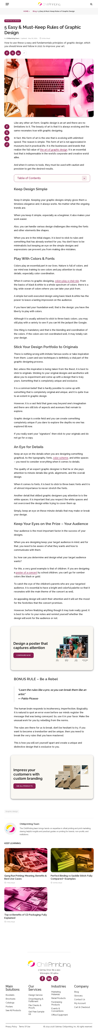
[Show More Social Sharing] (24, 53)
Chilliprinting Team (12, 38)
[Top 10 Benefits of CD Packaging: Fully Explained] (25, 899)
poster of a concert (26, 572)
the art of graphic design (53, 149)
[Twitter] (6, 132)
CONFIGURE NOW (23, 655)
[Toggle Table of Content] (85, 178)
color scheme (60, 457)
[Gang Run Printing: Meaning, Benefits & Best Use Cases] (25, 860)
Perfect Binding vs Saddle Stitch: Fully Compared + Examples (71, 877)
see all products (24, 786)
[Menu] (7, 4)
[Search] (91, 4)
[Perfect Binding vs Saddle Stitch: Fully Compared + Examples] (72, 860)
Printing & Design (12, 21)
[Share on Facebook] (6, 53)
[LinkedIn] (6, 138)
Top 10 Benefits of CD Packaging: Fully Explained (25, 916)
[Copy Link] (6, 144)
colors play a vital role (67, 281)
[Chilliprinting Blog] (49, 4)
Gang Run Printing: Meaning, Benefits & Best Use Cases (25, 877)
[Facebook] (6, 126)
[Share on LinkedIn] (18, 53)
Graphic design (12, 811)
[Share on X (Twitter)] (12, 53)
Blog (35, 11)
